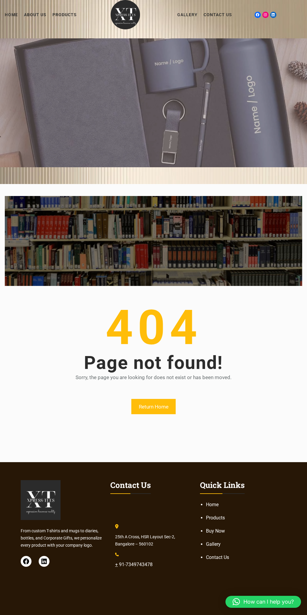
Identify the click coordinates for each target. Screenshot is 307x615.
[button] (263, 602)
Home (212, 504)
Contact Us (217, 557)
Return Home (153, 407)
